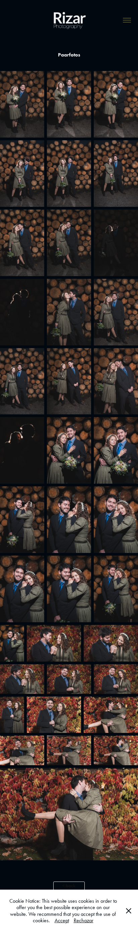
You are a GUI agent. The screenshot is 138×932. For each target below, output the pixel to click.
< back (69, 886)
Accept (62, 920)
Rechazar (83, 920)
